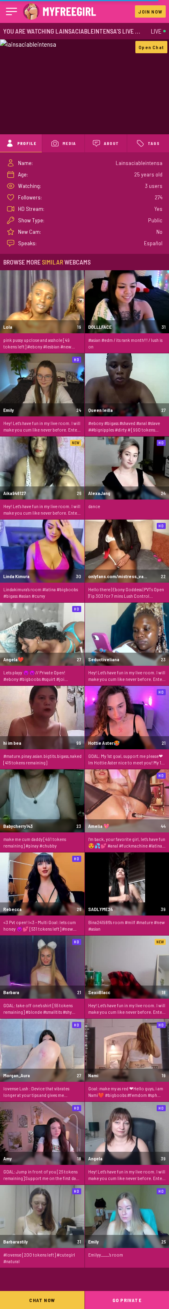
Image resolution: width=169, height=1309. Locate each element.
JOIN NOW (150, 11)
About (111, 143)
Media (69, 143)
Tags (154, 143)
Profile (27, 143)
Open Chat (151, 47)
